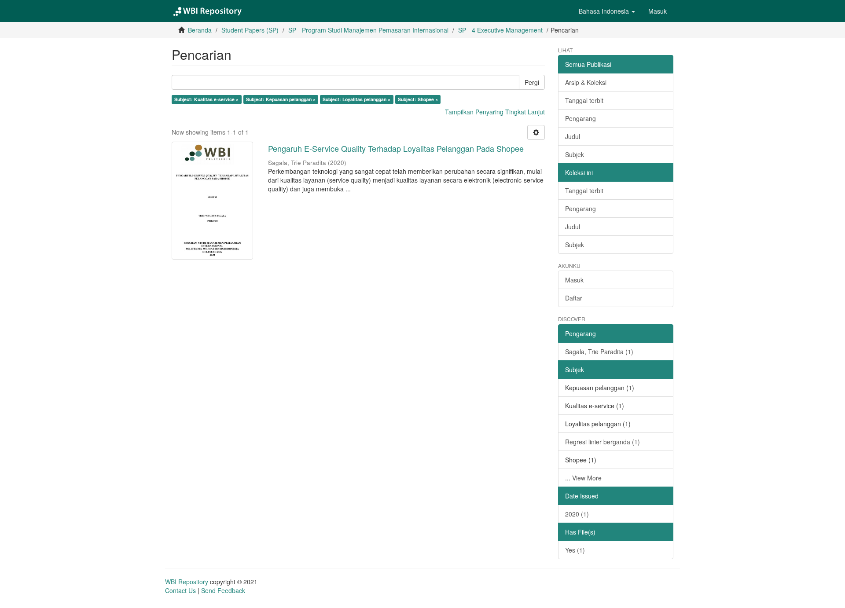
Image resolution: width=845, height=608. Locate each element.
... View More (583, 477)
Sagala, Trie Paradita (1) (599, 351)
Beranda (200, 30)
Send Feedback (223, 590)
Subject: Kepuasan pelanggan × (281, 99)
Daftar (573, 297)
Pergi (532, 82)
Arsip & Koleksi (585, 82)
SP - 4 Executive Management (500, 30)
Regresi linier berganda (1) (602, 441)
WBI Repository (186, 581)
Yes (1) (575, 550)
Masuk (574, 279)
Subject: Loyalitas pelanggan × (356, 99)
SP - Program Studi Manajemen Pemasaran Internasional (368, 30)
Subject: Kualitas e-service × (206, 99)
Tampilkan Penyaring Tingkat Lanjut (495, 111)
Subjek (574, 154)
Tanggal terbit (584, 100)
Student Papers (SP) (250, 30)
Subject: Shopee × (418, 99)
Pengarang (580, 118)
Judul (572, 136)
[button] (607, 11)
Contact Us (180, 590)
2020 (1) (577, 513)
